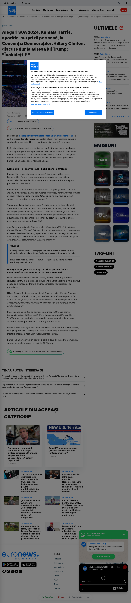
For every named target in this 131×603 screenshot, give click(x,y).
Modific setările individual (42, 112)
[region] (66, 89)
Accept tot (93, 112)
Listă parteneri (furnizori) (40, 104)
